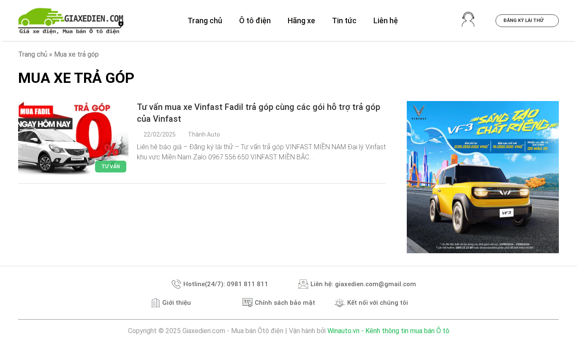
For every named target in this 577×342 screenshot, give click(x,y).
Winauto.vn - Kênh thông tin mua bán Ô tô (388, 331)
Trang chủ (205, 20)
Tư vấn (110, 167)
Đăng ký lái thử (524, 20)
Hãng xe (301, 20)
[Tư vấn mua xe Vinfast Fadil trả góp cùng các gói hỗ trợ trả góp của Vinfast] (73, 138)
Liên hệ (385, 20)
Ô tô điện (255, 20)
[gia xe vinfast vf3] (483, 177)
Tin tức (344, 20)
